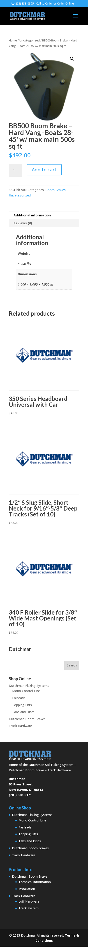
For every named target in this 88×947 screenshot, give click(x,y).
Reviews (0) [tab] (23, 223)
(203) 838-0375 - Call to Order (33, 3)
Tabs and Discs (23, 712)
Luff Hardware (29, 901)
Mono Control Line (26, 691)
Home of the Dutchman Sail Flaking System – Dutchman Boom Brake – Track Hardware (42, 767)
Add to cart (44, 170)
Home (13, 40)
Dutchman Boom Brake (29, 876)
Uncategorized (29, 40)
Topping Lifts (22, 705)
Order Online (65, 3)
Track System (29, 908)
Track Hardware (20, 726)
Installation (27, 889)
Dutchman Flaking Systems (29, 685)
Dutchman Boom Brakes (27, 719)
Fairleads (18, 698)
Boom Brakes (55, 190)
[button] (72, 59)
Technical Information (35, 882)
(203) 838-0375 (20, 795)
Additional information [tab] (32, 215)
